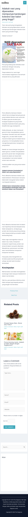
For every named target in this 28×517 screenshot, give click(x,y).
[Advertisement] (14, 96)
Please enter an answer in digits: (13, 415)
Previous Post (14, 291)
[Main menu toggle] (25, 2)
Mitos (15, 326)
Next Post (14, 295)
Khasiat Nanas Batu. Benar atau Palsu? (13, 323)
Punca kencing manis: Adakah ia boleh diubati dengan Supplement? (14, 343)
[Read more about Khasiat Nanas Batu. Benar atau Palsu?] (14, 314)
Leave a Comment (8, 326)
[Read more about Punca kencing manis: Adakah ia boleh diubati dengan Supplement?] (14, 336)
